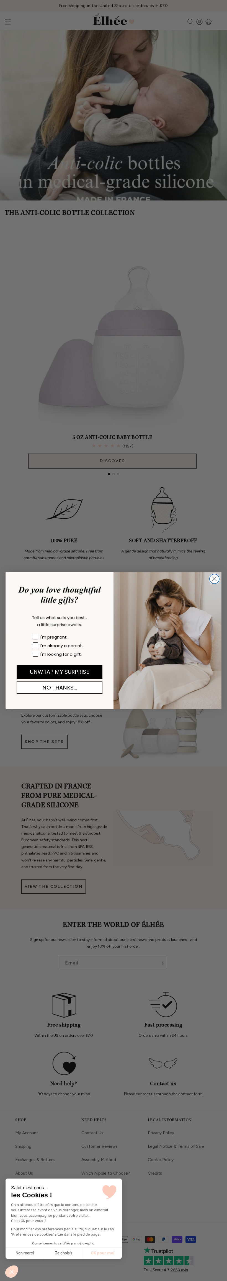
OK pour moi (102, 1253)
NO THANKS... (59, 687)
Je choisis (64, 1253)
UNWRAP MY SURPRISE (59, 672)
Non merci (25, 1253)
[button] (11, 1271)
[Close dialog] (214, 579)
